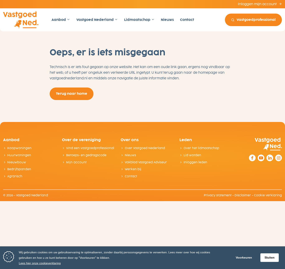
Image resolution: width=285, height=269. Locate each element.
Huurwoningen (19, 155)
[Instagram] (278, 158)
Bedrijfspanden (19, 169)
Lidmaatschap (137, 20)
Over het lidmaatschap (201, 148)
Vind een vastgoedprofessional (90, 148)
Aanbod (59, 20)
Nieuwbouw (16, 162)
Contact (187, 20)
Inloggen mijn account (257, 4)
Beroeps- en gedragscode (86, 155)
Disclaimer (243, 195)
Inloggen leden (195, 162)
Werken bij (133, 169)
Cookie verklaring (268, 195)
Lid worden (192, 155)
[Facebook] (252, 158)
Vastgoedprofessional (256, 20)
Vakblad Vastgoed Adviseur (146, 162)
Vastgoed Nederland (95, 20)
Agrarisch (14, 176)
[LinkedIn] (269, 158)
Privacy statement (218, 195)
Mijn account (76, 162)
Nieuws (167, 20)
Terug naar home (71, 94)
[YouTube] (261, 158)
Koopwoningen (19, 148)
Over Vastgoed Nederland (145, 148)
